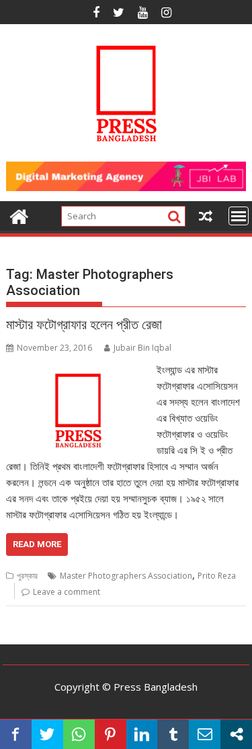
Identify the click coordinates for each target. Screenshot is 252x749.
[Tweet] (47, 734)
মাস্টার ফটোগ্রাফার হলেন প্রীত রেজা (84, 324)
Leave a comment (66, 591)
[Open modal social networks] (236, 734)
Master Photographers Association (126, 575)
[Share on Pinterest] (110, 734)
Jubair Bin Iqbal (142, 347)
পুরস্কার (27, 575)
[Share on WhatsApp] (79, 734)
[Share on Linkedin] (142, 734)
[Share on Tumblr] (173, 734)
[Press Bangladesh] (19, 215)
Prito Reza (217, 575)
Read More (37, 544)
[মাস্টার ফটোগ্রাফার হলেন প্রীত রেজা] (78, 369)
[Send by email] (204, 734)
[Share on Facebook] (16, 734)
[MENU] (238, 216)
